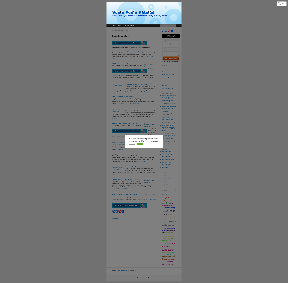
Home (114, 25)
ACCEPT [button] (140, 144)
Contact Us (120, 25)
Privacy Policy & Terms (130, 25)
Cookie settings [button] (132, 144)
